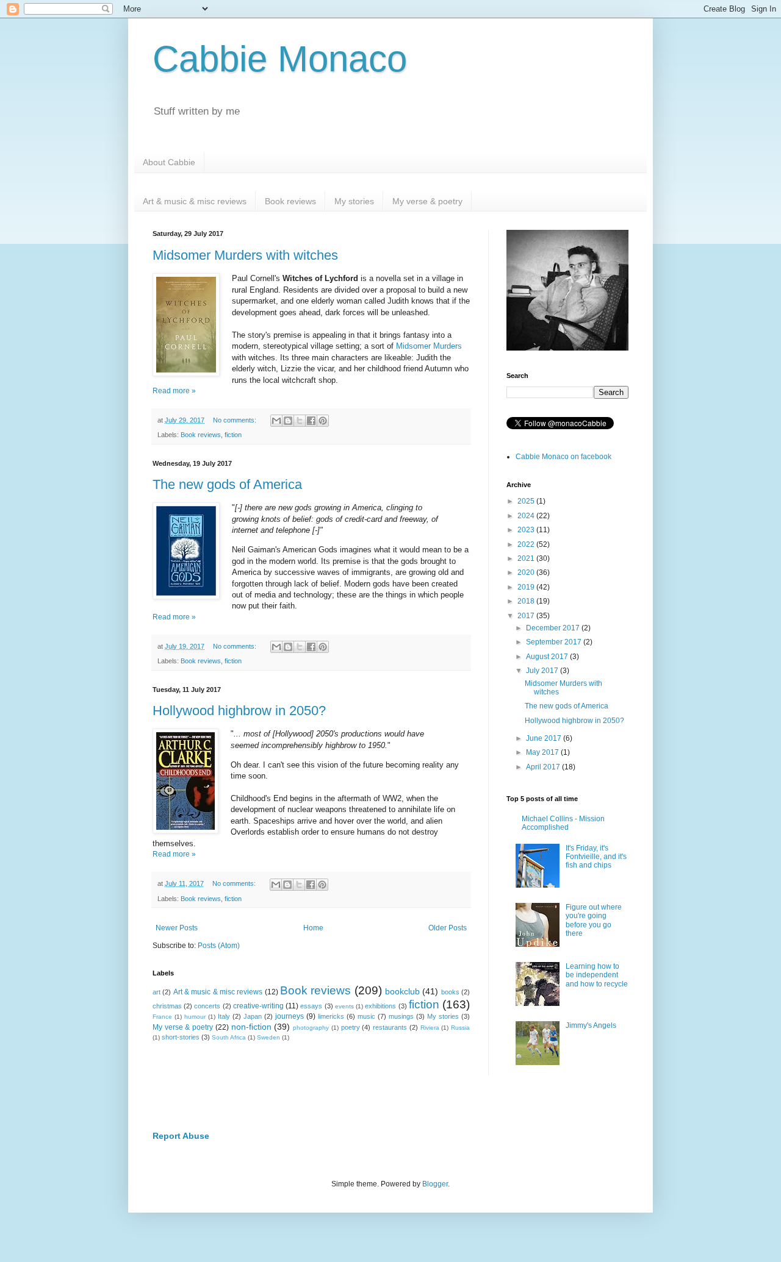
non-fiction (251, 1027)
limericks (331, 1016)
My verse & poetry (427, 201)
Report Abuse (181, 1136)
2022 (526, 544)
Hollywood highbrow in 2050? (239, 710)
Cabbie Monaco (280, 58)
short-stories (181, 1037)
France (162, 1016)
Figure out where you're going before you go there (594, 920)
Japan (252, 1016)
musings (401, 1016)
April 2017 (544, 767)
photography (311, 1027)
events (344, 1006)
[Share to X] (299, 421)
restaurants (390, 1027)
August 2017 (548, 656)
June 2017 (544, 738)
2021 (526, 558)
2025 (526, 501)
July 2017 (543, 670)
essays (311, 1006)
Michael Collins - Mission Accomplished (563, 823)
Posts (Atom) (219, 945)
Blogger (435, 1184)
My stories (354, 201)
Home (313, 928)
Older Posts (447, 928)
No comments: (235, 420)
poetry (350, 1027)
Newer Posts (177, 928)
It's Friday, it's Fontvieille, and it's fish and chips (596, 857)
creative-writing (258, 1006)
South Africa (229, 1037)
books (450, 992)
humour (195, 1016)
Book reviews (290, 201)
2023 (526, 530)
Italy (224, 1016)
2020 (526, 572)
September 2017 (554, 642)
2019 (526, 587)
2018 (526, 601)
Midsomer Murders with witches (245, 255)
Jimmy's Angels (591, 1025)
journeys (289, 1016)
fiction (233, 434)
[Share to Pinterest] (323, 421)
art (156, 992)
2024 (526, 516)
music (366, 1016)
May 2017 (543, 752)
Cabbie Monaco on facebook (563, 456)
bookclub (402, 991)
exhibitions (380, 1006)
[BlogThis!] (288, 421)
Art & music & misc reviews (195, 201)
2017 (526, 615)
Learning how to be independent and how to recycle (597, 975)
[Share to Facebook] (311, 421)
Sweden (268, 1037)
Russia (460, 1027)
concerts (207, 1006)
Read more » (174, 391)
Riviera (429, 1027)
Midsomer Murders (429, 346)
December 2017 (553, 628)
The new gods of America (227, 484)
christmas (167, 1006)
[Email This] (276, 421)
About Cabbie (169, 162)
